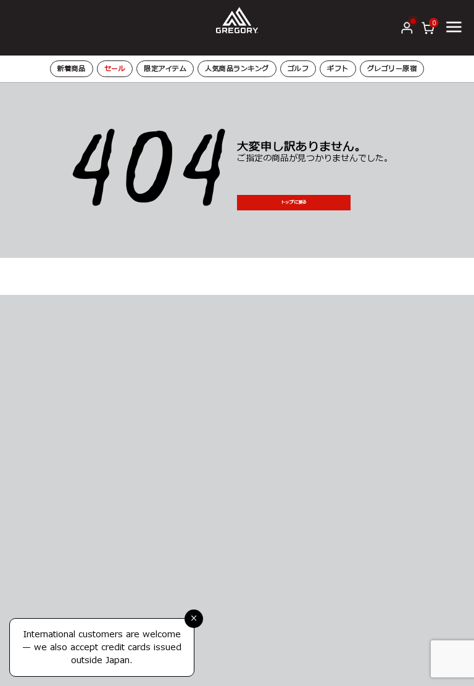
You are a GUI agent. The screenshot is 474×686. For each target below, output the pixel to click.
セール (115, 69)
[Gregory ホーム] (237, 19)
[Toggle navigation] (453, 27)
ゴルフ (298, 69)
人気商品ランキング (237, 69)
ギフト (338, 69)
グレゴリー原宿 (392, 69)
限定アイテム (165, 69)
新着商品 (71, 69)
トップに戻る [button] (294, 202)
